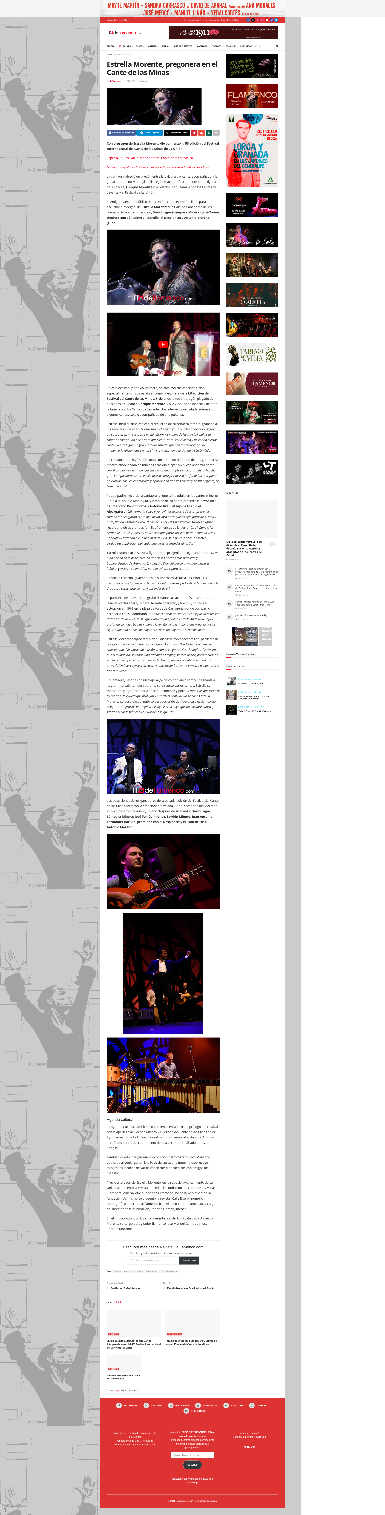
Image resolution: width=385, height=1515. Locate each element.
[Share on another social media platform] (216, 133)
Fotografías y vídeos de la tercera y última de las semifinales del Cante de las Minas (191, 1342)
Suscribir (192, 1464)
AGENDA (127, 46)
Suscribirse (189, 1260)
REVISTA (111, 46)
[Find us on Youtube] (267, 20)
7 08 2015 (131, 81)
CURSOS (139, 46)
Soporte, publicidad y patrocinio (249, 1437)
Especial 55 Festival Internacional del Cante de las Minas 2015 (152, 158)
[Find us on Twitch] (272, 20)
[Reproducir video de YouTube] (163, 344)
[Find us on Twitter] (253, 20)
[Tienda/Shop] (233, 20)
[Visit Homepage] (124, 32)
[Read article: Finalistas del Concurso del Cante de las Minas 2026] (124, 1363)
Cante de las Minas (133, 1271)
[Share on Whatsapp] (209, 133)
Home (109, 55)
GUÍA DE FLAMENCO (182, 46)
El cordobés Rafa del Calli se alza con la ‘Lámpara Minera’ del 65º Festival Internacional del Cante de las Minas (134, 1344)
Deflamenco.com (181, 1501)
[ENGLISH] (231, 46)
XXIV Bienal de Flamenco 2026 (254, 711)
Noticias (113, 1334)
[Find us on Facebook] (248, 20)
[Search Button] (277, 46)
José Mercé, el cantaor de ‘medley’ (251, 615)
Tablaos (216, 46)
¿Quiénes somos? (249, 1433)
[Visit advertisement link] (192, 8)
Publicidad (246, 46)
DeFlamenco (115, 81)
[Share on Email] (201, 133)
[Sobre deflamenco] (211, 20)
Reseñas (126, 55)
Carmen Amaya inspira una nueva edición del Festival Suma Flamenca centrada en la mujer (256, 588)
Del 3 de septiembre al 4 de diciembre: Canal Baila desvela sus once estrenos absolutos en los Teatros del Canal (244, 548)
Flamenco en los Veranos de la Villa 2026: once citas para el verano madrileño (255, 603)
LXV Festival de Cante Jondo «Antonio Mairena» (254, 697)
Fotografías (175, 1334)
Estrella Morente (169, 1271)
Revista (117, 55)
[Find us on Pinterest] (258, 20)
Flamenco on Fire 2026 (250, 683)
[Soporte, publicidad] (192, 20)
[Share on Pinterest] (194, 133)
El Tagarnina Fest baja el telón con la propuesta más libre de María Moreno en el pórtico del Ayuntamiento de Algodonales (256, 571)
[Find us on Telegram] (276, 20)
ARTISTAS (152, 46)
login (117, 1390)
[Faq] (223, 20)
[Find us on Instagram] (262, 20)
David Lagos (152, 1271)
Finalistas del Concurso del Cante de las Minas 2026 (123, 1377)
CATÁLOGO (202, 46)
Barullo (117, 1271)
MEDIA (165, 46)
